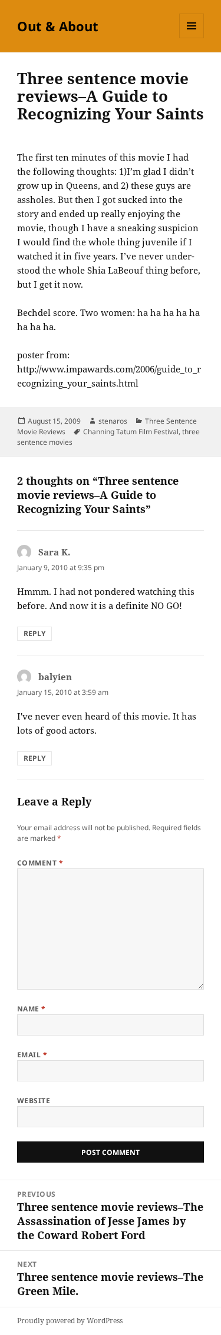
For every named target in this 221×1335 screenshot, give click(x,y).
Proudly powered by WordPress (70, 1321)
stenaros (112, 421)
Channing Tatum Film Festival (131, 432)
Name (31, 1009)
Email (32, 1055)
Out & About (57, 26)
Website (33, 1101)
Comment (40, 863)
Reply (34, 633)
